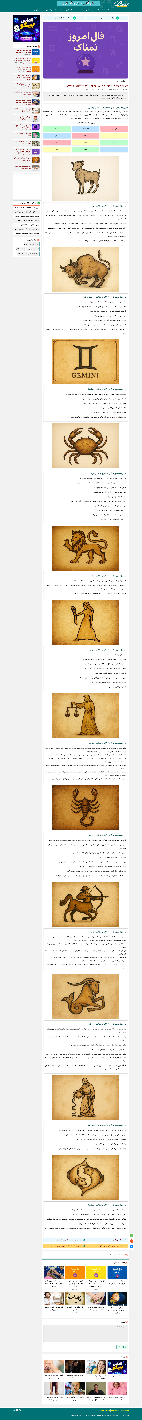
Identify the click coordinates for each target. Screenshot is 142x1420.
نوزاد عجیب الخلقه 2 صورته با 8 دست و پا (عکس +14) (96, 1398)
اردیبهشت (85, 128)
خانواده (82, 10)
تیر (114, 135)
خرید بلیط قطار (22, 253)
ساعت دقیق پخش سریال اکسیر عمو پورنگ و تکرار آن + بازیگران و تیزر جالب (27, 212)
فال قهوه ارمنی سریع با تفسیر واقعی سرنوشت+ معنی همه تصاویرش (54, 1284)
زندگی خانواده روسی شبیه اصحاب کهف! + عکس (75, 1376)
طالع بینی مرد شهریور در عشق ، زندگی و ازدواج (54, 1308)
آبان (85, 142)
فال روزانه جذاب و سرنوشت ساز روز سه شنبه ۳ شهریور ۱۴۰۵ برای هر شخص (96, 1284)
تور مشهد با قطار (34, 253)
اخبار (103, 10)
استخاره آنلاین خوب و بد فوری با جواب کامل (112, 1246)
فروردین (114, 128)
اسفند (57, 149)
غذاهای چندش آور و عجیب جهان (75, 1398)
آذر (57, 142)
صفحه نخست (124, 1410)
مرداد (85, 135)
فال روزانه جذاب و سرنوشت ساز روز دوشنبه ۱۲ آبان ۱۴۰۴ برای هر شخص (97, 85)
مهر (114, 142)
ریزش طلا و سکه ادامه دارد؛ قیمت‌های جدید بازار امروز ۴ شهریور (27, 208)
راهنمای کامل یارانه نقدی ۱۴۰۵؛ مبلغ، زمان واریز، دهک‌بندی (66, 1246)
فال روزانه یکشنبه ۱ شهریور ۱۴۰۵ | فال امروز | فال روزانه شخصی (75, 1284)
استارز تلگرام (20, 249)
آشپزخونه (53, 10)
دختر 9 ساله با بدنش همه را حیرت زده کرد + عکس (68, 1240)
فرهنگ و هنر (96, 10)
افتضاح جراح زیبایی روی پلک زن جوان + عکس (54, 1376)
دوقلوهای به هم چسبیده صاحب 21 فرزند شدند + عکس (117, 1398)
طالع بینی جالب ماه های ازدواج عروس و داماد (96, 1308)
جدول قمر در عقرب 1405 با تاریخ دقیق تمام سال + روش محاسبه (117, 1310)
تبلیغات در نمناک (104, 1410)
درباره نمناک (115, 1410)
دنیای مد (66, 10)
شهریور (57, 135)
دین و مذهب (44, 10)
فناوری (36, 10)
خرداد (57, 128)
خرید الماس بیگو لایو (118, 1240)
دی (114, 149)
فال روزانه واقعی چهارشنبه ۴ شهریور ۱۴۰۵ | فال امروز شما (117, 1282)
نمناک (108, 10)
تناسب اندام (74, 10)
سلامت (59, 10)
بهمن (85, 149)
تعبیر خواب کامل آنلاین (31, 244)
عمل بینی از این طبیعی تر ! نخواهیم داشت (97, 1377)
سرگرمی (88, 10)
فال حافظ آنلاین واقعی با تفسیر (75, 1308)
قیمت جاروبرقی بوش (32, 249)
